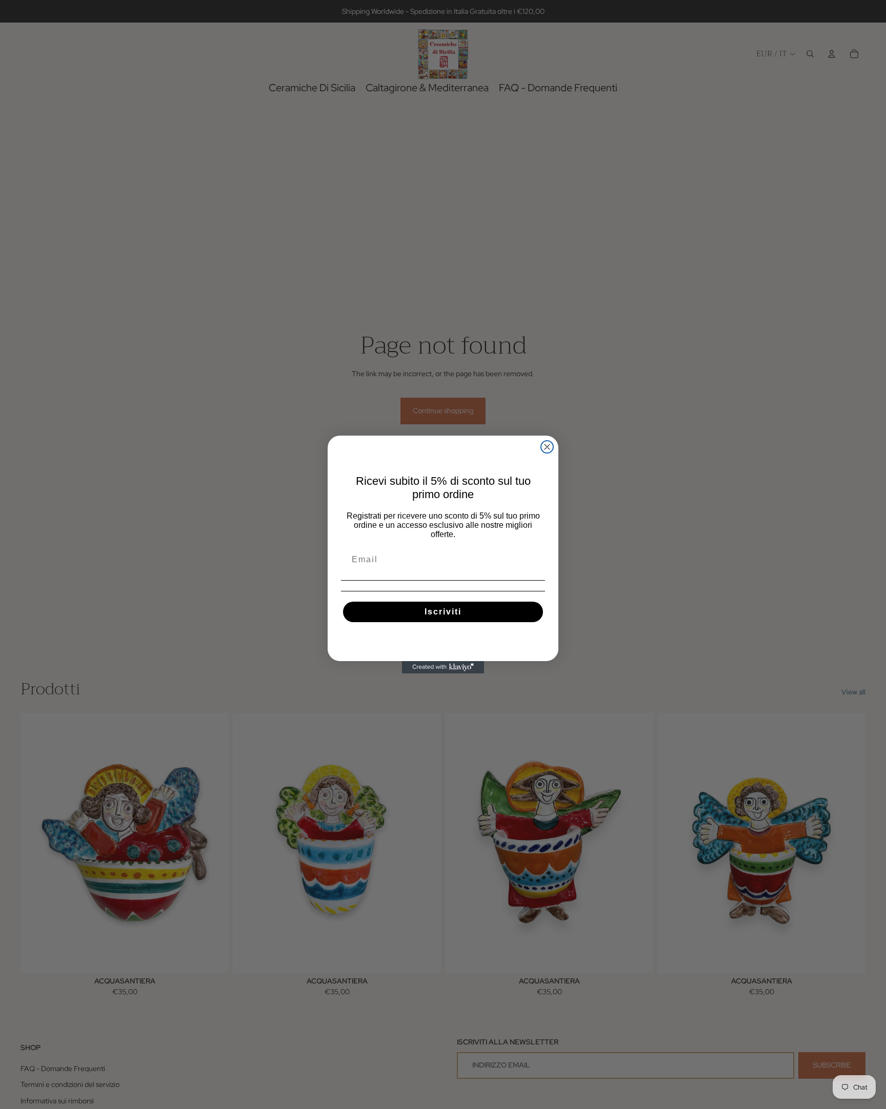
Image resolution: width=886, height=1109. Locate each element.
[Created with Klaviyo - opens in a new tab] (443, 667)
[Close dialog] (547, 447)
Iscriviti (443, 611)
